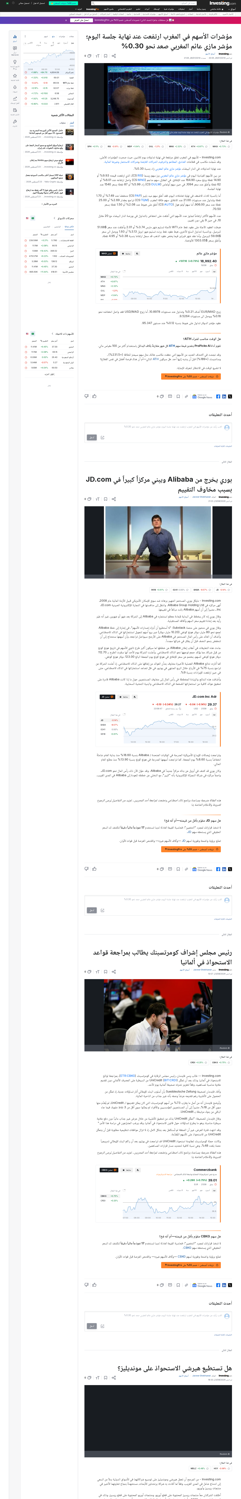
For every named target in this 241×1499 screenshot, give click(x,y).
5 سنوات (180, 271)
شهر (201, 271)
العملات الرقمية (118, 14)
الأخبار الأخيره (228, 14)
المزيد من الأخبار (50, 204)
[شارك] (114, 56)
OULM (155, 184)
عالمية (129, 14)
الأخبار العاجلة (201, 14)
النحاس (71, 93)
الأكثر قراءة (213, 14)
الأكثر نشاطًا (69, 226)
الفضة (72, 77)
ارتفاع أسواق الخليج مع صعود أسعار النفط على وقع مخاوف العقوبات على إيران (44, 146)
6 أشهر (194, 271)
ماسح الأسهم (109, 9)
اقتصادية (137, 14)
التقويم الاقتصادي (125, 9)
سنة (187, 271)
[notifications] (13, 2)
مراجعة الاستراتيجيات (164, 1174)
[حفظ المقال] (106, 56)
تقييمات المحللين (75, 14)
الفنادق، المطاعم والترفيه (172, 161)
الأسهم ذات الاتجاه (65, 333)
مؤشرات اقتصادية (149, 14)
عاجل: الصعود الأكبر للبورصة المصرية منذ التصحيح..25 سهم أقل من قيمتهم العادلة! (46, 131)
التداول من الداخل (90, 14)
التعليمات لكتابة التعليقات (223, 446)
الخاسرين (46, 226)
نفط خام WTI (68, 83)
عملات (71, 36)
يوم (214, 271)
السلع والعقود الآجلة (178, 14)
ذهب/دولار (69, 72)
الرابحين (57, 226)
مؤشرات (62, 36)
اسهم (46, 36)
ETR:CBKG (127, 1075)
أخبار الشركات (105, 14)
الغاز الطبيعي (69, 104)
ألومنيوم (70, 98)
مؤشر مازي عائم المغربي (168, 168)
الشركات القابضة (149, 161)
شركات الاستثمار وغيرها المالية (121, 161)
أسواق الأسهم (163, 14)
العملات (190, 14)
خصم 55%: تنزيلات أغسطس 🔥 (63, 3)
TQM (144, 200)
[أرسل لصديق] (170, 396)
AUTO (168, 204)
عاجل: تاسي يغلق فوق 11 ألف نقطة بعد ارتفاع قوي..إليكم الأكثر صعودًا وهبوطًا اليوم (44, 191)
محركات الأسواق (66, 218)
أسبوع (208, 271)
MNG (141, 180)
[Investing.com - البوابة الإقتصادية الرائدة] (223, 3)
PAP (138, 195)
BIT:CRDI (170, 1080)
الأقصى (171, 271)
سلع (53, 36)
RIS (140, 175)
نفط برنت (70, 88)
